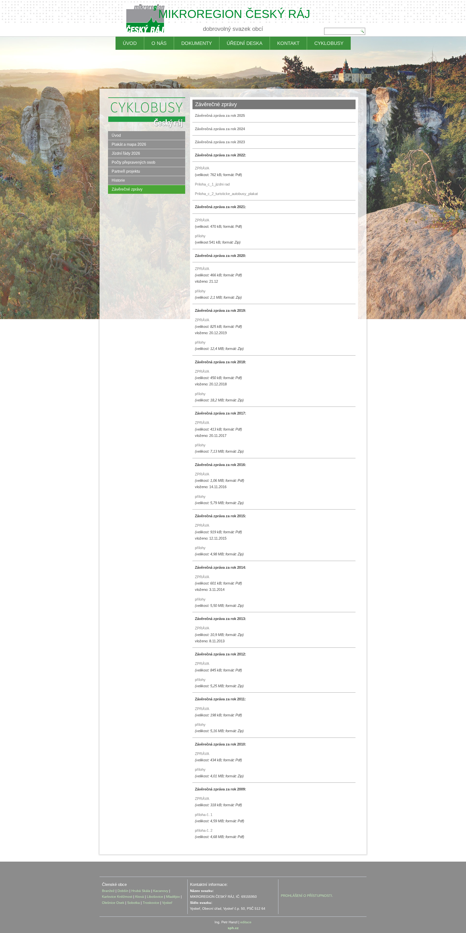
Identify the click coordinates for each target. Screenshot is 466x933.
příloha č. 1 (203, 815)
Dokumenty (196, 43)
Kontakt (288, 43)
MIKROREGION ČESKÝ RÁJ (234, 14)
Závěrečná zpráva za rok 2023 (220, 142)
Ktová (140, 897)
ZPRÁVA (202, 168)
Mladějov (173, 897)
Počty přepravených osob (133, 162)
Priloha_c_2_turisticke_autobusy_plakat (226, 194)
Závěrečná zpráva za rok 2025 (220, 115)
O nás (158, 43)
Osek (120, 903)
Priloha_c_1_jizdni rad (212, 184)
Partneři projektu (126, 171)
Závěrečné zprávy (127, 189)
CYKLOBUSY (328, 43)
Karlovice (109, 897)
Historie (118, 180)
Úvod (116, 135)
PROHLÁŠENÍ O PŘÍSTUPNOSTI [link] (306, 896)
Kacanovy (160, 891)
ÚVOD (130, 43)
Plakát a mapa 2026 (129, 144)
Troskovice (151, 903)
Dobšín (122, 891)
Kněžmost (124, 897)
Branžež (108, 891)
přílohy (200, 236)
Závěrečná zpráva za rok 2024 (220, 129)
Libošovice (155, 897)
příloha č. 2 (203, 830)
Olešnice (108, 903)
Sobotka (133, 903)
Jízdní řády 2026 (126, 153)
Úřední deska (244, 43)
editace (245, 922)
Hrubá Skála (140, 891)
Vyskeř (167, 903)
